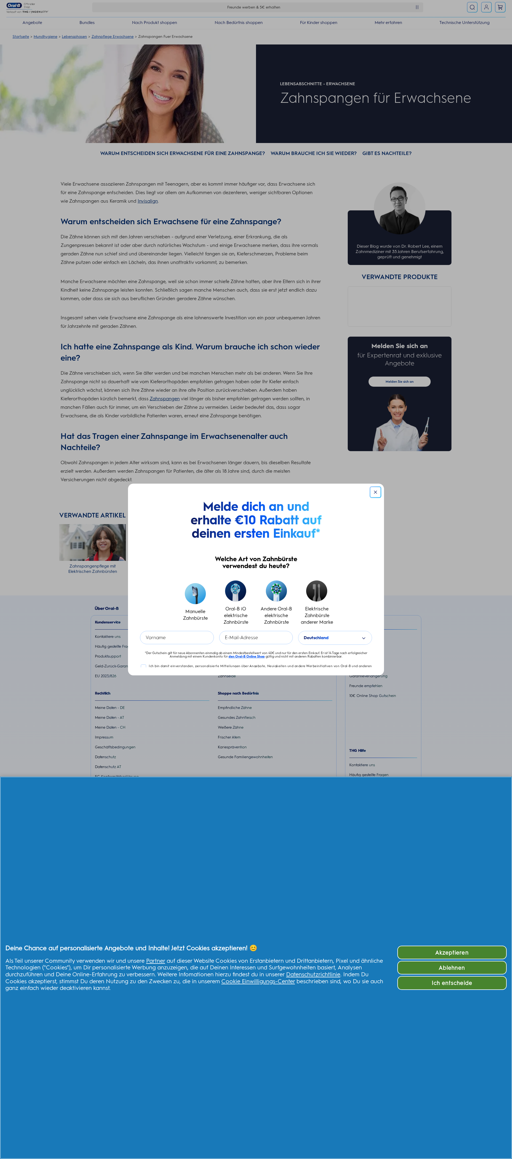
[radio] (195, 603)
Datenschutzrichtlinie (313, 974)
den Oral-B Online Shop (247, 656)
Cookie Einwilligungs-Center (258, 981)
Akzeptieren (452, 952)
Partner (155, 960)
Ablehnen (452, 967)
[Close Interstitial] (375, 492)
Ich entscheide (452, 983)
